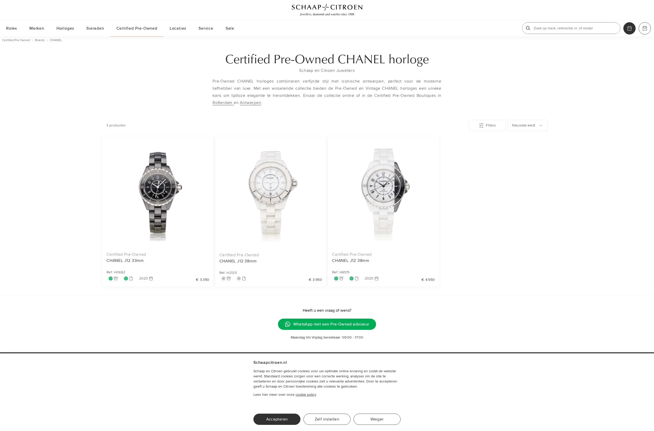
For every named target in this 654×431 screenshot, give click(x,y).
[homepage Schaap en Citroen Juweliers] (327, 10)
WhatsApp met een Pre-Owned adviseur (331, 324)
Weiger (376, 419)
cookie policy (306, 394)
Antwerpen (250, 102)
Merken (36, 28)
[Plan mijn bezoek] (629, 28)
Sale (230, 28)
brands (40, 40)
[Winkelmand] (645, 28)
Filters (491, 125)
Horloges (65, 28)
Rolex (11, 28)
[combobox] (528, 125)
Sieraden (95, 28)
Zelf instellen (327, 419)
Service (205, 28)
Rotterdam (223, 102)
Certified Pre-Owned (136, 28)
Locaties (178, 28)
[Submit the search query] (528, 28)
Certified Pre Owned (16, 40)
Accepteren (277, 419)
